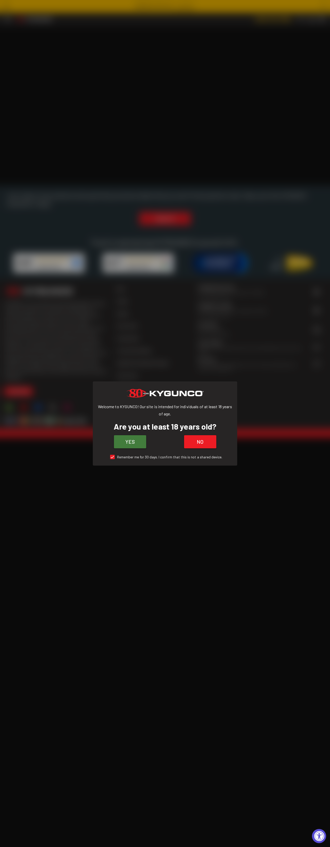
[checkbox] (165, 456)
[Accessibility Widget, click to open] (319, 836)
